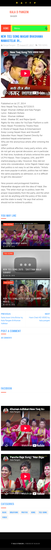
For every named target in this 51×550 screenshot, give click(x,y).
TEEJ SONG (42, 45)
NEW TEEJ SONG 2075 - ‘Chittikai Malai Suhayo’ (22, 271)
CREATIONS (14, 512)
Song (33, 512)
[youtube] (21, 3)
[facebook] (26, 3)
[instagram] (17, 3)
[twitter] (35, 3)
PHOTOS (25, 512)
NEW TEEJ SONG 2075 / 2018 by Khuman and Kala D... (24, 300)
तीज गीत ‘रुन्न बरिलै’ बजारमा (15, 243)
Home (5, 28)
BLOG (4, 512)
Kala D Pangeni (19, 12)
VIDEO (4, 517)
